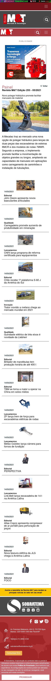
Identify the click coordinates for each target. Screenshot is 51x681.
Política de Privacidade (26, 665)
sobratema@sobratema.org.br (21, 646)
